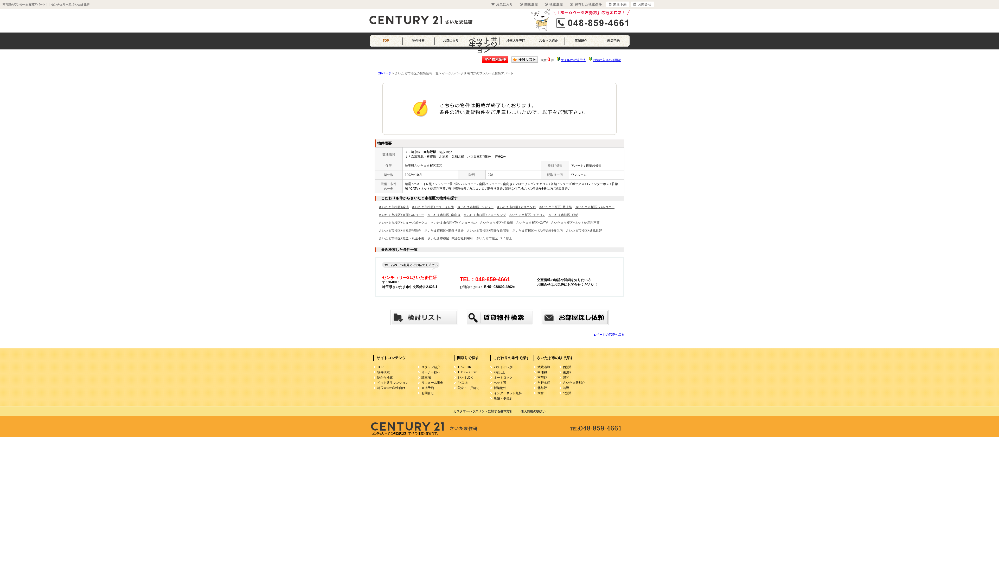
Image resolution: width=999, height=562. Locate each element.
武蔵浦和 (543, 367)
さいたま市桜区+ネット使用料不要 (575, 223)
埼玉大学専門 (516, 40)
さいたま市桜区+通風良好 (584, 230)
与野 (566, 388)
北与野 (542, 388)
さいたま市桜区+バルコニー (594, 207)
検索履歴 (556, 4)
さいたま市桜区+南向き (443, 215)
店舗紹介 (581, 40)
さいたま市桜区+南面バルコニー (401, 215)
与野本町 (543, 383)
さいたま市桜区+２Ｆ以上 (494, 238)
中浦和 (542, 372)
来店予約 (613, 40)
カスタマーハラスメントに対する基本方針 (483, 411)
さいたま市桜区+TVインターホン (454, 223)
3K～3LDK (465, 377)
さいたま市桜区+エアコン (527, 215)
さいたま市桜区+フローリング (485, 215)
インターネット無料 (508, 393)
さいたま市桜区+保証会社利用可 (450, 238)
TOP (386, 40)
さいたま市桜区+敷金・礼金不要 (401, 238)
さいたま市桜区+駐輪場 (496, 223)
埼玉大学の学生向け (391, 388)
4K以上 (463, 383)
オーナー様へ (430, 372)
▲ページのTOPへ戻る (608, 334)
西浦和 (567, 367)
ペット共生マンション (483, 42)
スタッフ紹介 (548, 40)
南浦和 (567, 372)
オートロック (503, 377)
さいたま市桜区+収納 (563, 215)
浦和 (566, 377)
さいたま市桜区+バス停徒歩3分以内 (537, 230)
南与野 (542, 377)
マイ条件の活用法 (573, 60)
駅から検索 (385, 377)
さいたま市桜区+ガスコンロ (516, 207)
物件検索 (418, 40)
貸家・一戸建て (468, 388)
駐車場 (426, 377)
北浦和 (567, 393)
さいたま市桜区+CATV (532, 223)
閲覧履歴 (531, 4)
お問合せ (427, 393)
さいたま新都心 (574, 383)
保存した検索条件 (588, 4)
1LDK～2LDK (467, 372)
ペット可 (500, 383)
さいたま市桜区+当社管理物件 (400, 230)
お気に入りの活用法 (607, 60)
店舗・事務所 (503, 398)
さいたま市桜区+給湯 (394, 207)
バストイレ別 (503, 367)
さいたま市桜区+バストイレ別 (433, 207)
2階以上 (499, 372)
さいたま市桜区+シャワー (475, 207)
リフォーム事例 (432, 383)
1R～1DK (464, 367)
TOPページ (384, 73)
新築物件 (500, 388)
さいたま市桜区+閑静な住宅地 (488, 230)
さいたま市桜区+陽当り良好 (444, 230)
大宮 (540, 393)
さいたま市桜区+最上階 (555, 207)
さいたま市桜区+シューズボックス (403, 223)
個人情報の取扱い (533, 411)
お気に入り (451, 40)
